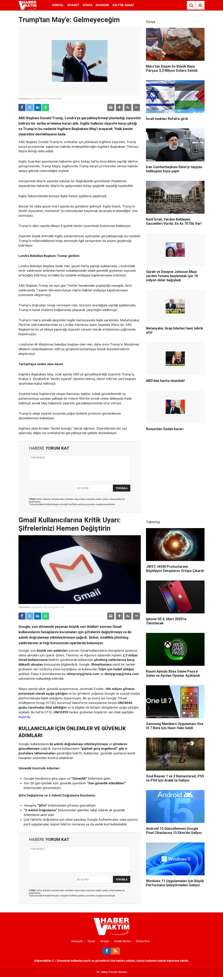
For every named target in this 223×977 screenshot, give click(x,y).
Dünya (87, 5)
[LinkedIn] (37, 107)
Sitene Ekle (143, 941)
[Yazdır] (110, 107)
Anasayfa (77, 941)
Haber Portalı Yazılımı (114, 972)
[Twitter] (29, 107)
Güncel (58, 5)
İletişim (104, 941)
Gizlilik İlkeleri (122, 941)
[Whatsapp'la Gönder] (45, 107)
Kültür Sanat (123, 5)
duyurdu (24, 717)
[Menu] (200, 5)
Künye (91, 941)
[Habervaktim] (27, 5)
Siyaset (73, 5)
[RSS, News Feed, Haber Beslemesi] (115, 951)
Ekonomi (102, 5)
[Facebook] (21, 107)
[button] (119, 107)
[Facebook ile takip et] (106, 951)
